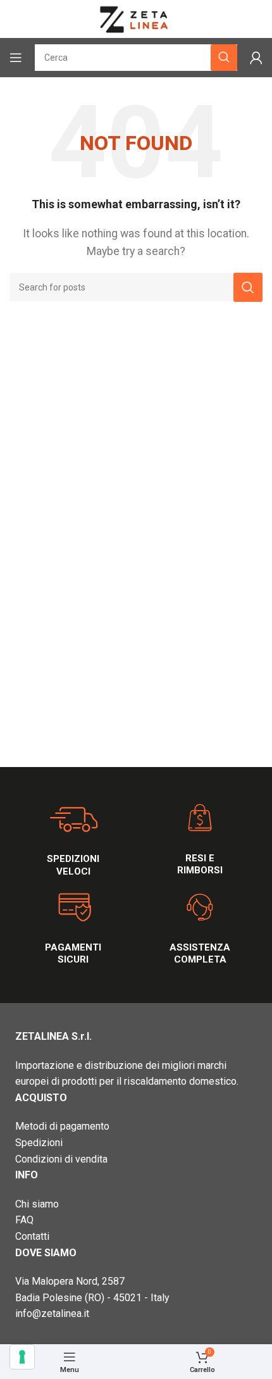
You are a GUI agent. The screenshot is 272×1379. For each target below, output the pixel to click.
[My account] (256, 57)
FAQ (24, 1220)
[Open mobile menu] (15, 57)
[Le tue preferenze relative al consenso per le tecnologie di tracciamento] (22, 1357)
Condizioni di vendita (61, 1159)
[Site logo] (136, 18)
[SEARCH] (248, 287)
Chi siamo (37, 1204)
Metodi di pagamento (62, 1126)
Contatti (32, 1236)
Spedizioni (39, 1143)
